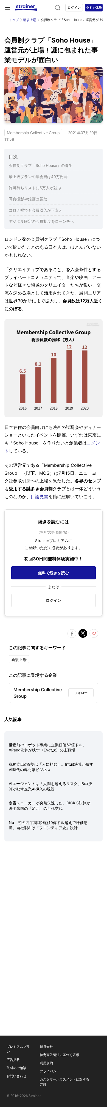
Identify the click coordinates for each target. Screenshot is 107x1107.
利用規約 (46, 1063)
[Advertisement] (53, 908)
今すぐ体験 (94, 7)
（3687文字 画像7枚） (54, 532)
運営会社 (46, 1047)
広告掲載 (13, 1060)
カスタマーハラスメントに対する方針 (64, 1081)
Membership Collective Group (33, 132)
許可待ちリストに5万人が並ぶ (35, 187)
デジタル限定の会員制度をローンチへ (41, 221)
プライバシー (50, 1071)
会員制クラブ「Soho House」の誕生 (40, 165)
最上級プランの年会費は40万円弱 (38, 176)
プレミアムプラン (18, 1049)
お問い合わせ (16, 1076)
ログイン (74, 7)
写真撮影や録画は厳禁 (28, 199)
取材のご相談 (16, 1068)
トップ (14, 20)
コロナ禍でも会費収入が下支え (36, 210)
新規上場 (29, 20)
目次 (13, 156)
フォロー (81, 693)
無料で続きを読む (53, 572)
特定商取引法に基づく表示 (59, 1055)
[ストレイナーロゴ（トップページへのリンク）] (26, 7)
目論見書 (39, 496)
